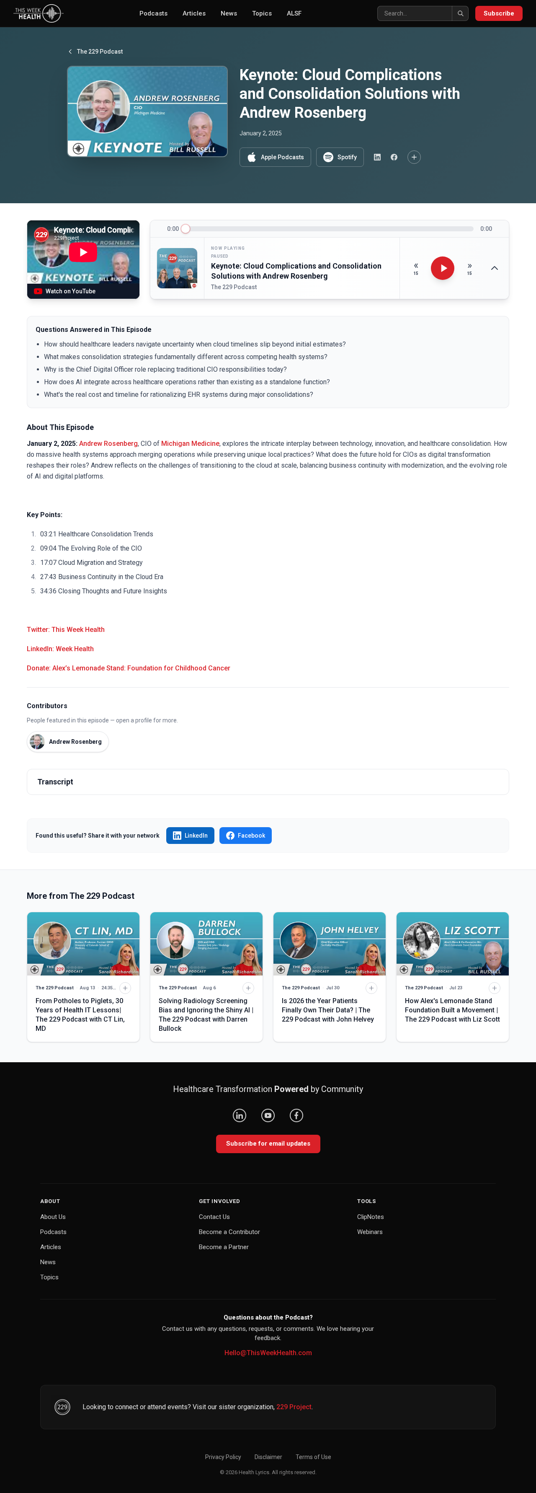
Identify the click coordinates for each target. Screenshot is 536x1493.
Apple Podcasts (282, 157)
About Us (53, 1217)
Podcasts (153, 13)
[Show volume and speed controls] (494, 268)
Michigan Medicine (190, 444)
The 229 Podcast (100, 51)
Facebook (251, 835)
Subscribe (499, 13)
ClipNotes (370, 1217)
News (229, 13)
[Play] (442, 268)
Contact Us (214, 1217)
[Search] (460, 13)
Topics (262, 13)
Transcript (55, 781)
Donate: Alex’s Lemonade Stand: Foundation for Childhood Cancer (128, 668)
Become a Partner (224, 1247)
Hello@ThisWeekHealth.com (268, 1353)
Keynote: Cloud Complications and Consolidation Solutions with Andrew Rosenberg (296, 271)
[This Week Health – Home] (38, 13)
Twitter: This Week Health (66, 630)
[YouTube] (268, 1115)
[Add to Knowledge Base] (414, 157)
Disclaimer (268, 1457)
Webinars (370, 1232)
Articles (194, 13)
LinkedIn (196, 835)
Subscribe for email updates (268, 1143)
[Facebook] (296, 1115)
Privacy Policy (223, 1457)
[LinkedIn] (239, 1115)
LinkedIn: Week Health (60, 649)
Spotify (347, 157)
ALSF (294, 13)
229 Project (294, 1407)
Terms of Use (313, 1457)
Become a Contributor (229, 1232)
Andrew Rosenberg (108, 444)
